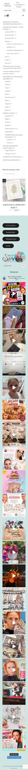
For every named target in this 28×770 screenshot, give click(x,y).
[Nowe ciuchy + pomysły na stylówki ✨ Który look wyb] (13, 575)
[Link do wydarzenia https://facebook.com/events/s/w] (13, 340)
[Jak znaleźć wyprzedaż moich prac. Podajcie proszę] (13, 364)
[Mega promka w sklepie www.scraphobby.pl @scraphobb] (13, 293)
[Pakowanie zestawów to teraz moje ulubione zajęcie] (13, 670)
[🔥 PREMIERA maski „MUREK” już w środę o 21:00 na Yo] (13, 528)
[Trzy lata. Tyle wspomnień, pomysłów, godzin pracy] (13, 387)
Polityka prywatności (11, 239)
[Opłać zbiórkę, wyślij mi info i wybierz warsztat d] (13, 458)
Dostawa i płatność (10, 225)
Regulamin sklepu (10, 232)
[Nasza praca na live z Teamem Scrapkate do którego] (13, 646)
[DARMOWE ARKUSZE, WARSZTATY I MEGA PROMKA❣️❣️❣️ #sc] (13, 505)
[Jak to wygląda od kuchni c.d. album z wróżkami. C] (13, 623)
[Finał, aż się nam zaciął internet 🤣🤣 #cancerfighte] (13, 693)
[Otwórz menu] (23, 15)
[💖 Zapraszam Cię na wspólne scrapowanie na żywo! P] (13, 740)
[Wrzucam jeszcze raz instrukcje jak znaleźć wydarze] (13, 317)
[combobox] (13, 173)
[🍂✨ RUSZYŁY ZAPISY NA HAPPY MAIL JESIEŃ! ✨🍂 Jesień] (13, 411)
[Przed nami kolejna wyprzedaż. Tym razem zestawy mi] (13, 434)
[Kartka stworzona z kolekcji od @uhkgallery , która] (13, 599)
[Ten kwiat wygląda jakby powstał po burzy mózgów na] (13, 552)
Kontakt (8, 246)
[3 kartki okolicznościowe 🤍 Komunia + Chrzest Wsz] (13, 717)
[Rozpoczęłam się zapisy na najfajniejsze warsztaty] (13, 481)
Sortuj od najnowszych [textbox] (9, 173)
